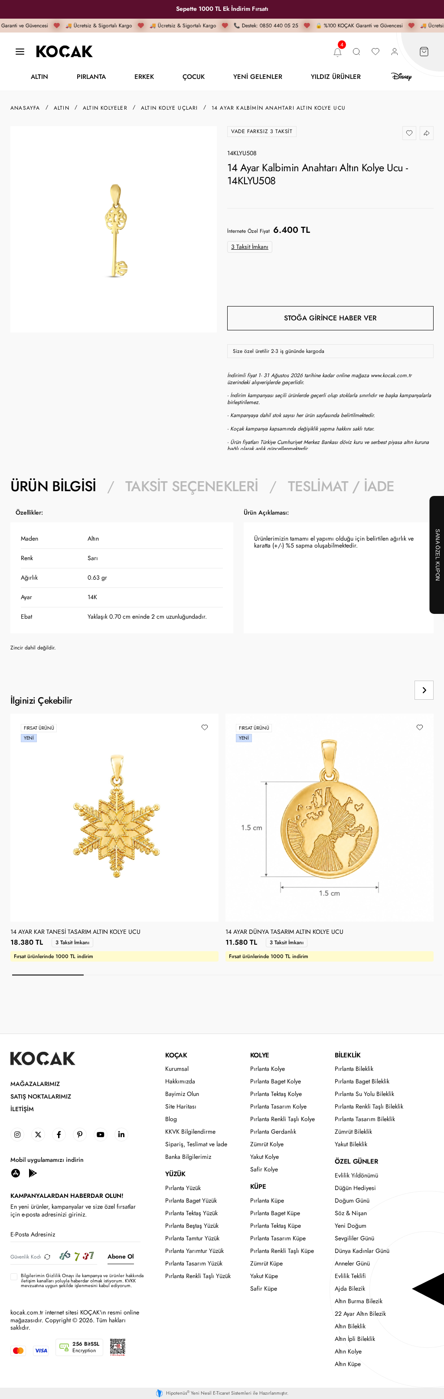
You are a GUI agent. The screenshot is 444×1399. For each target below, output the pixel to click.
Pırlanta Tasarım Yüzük (193, 1263)
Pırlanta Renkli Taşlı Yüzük (198, 1276)
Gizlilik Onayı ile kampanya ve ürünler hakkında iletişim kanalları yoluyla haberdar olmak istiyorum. (82, 1278)
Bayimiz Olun (182, 1094)
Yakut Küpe (264, 1276)
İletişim (22, 1109)
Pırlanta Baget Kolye (275, 1081)
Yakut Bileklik (351, 1144)
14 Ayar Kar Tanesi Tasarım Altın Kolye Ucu (75, 932)
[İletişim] (19, 51)
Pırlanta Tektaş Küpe (275, 1226)
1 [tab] (48, 975)
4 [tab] (263, 975)
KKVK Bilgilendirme (190, 1132)
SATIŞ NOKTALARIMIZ (40, 1096)
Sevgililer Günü (354, 1238)
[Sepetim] (424, 51)
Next (424, 690)
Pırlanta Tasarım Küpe (278, 1238)
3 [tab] (191, 975)
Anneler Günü (352, 1263)
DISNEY (401, 77)
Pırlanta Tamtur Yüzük (192, 1238)
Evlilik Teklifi (350, 1276)
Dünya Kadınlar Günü (362, 1251)
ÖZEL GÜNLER (356, 1161)
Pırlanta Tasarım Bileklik (365, 1119)
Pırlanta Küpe (267, 1201)
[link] (17, 1134)
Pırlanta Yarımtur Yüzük (194, 1251)
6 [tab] (406, 975)
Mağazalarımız (35, 1084)
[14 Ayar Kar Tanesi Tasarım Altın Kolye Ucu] (114, 818)
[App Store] (15, 1172)
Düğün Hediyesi (355, 1188)
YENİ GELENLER (257, 76)
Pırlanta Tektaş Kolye (276, 1094)
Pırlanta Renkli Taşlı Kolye (282, 1119)
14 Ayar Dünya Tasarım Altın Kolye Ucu (284, 932)
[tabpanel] (222, 583)
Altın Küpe (348, 1364)
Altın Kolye (348, 1351)
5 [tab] (334, 975)
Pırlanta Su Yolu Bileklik (364, 1094)
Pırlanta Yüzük (183, 1188)
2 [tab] (119, 975)
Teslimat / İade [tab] (341, 486)
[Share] (427, 133)
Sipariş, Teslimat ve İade (196, 1144)
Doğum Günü (352, 1201)
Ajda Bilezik (350, 1289)
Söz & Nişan (351, 1213)
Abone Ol (121, 1256)
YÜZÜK (175, 1174)
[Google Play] (33, 1172)
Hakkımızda (180, 1081)
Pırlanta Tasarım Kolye (278, 1106)
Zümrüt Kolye (267, 1144)
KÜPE (258, 1186)
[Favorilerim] (375, 51)
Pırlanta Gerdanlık (273, 1132)
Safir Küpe (263, 1289)
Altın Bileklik (350, 1326)
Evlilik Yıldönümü (356, 1175)
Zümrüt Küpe (266, 1263)
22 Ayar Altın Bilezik (360, 1314)
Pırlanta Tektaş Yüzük (191, 1213)
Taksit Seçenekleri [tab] (191, 486)
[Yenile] (47, 1256)
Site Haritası (180, 1106)
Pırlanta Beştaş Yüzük (192, 1226)
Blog (171, 1119)
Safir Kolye (264, 1169)
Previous (394, 690)
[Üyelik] (394, 51)
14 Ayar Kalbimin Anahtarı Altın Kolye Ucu (279, 107)
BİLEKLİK (347, 1055)
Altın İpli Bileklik (355, 1339)
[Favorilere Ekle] (409, 133)
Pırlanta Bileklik (354, 1069)
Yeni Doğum (350, 1226)
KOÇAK (176, 1055)
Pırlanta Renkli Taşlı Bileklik (369, 1106)
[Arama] (356, 51)
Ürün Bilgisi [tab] (53, 486)
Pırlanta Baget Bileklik (362, 1081)
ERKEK (144, 76)
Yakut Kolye (264, 1157)
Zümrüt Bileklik (353, 1132)
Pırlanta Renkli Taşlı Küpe (282, 1251)
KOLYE (259, 1055)
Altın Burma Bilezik (358, 1301)
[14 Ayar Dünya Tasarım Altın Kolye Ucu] (329, 818)
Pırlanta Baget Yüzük (191, 1201)
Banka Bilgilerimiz (188, 1157)
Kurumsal (177, 1069)
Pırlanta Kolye (267, 1069)
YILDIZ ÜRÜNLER (336, 76)
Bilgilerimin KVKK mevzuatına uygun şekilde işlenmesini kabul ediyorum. (82, 1280)
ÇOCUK (194, 76)
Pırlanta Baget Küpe (275, 1213)
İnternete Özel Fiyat (248, 231)
